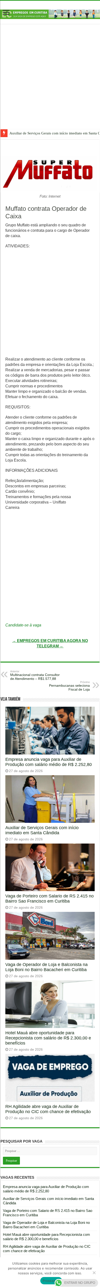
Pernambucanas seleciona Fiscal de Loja (69, 686)
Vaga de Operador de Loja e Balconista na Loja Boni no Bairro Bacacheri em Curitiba (46, 967)
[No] (94, 1272)
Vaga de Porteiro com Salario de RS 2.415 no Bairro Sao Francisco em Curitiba (49, 899)
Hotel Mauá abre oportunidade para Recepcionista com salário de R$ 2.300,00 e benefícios (48, 1038)
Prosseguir (51, 1281)
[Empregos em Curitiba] (50, 14)
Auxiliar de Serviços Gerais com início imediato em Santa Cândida (42, 830)
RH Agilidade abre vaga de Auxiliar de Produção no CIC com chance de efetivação (48, 1109)
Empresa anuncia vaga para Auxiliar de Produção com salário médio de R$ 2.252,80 (48, 762)
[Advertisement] (50, 80)
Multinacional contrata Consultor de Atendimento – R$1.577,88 (35, 675)
